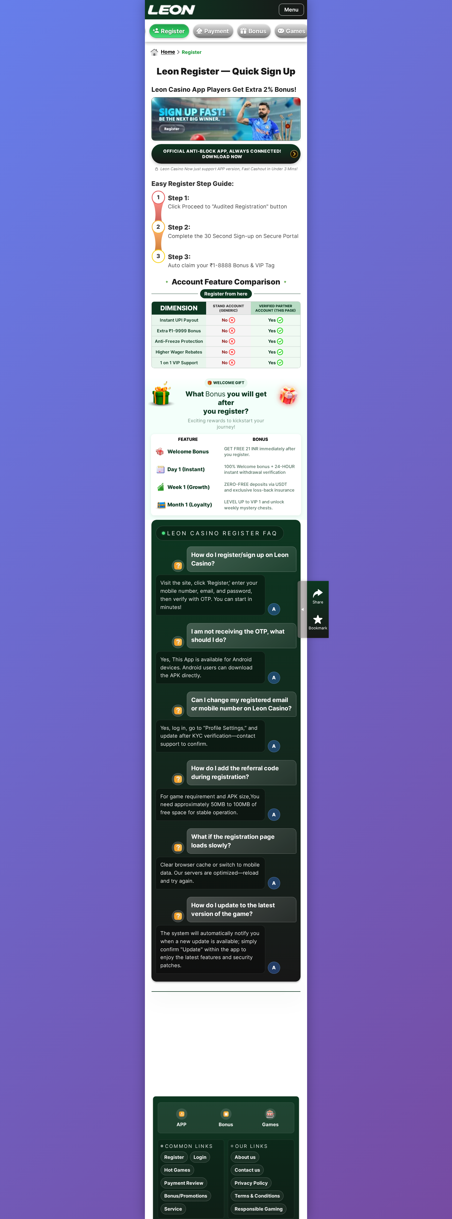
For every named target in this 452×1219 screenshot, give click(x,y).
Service (173, 1209)
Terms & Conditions (257, 1196)
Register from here (225, 294)
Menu (291, 10)
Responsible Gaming (259, 1209)
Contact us (247, 1170)
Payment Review (183, 1183)
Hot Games (177, 1170)
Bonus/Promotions (185, 1196)
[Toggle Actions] (302, 609)
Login (200, 1157)
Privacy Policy (251, 1183)
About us (245, 1157)
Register (174, 1157)
